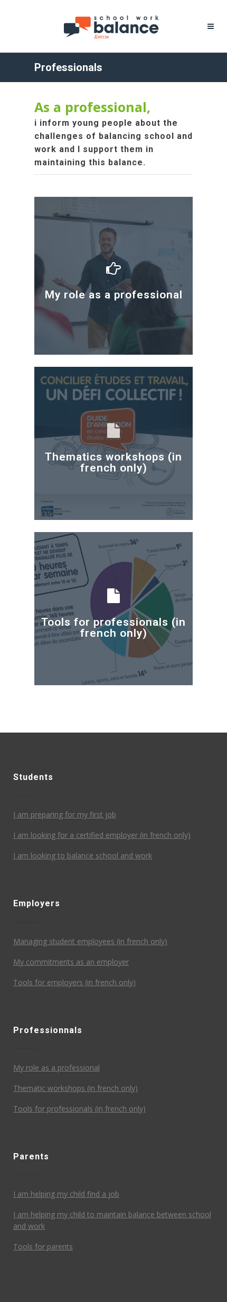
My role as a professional (56, 1068)
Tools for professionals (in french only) (79, 1109)
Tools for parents (43, 1246)
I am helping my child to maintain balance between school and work (112, 1220)
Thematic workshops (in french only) (75, 1088)
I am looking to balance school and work (82, 855)
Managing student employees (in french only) (90, 941)
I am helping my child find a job (66, 1194)
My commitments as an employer (71, 962)
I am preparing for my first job (64, 814)
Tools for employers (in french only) (74, 982)
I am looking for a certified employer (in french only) (102, 835)
